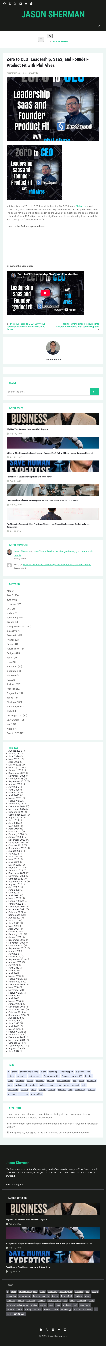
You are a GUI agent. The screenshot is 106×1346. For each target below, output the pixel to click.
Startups (11, 702)
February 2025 (16, 800)
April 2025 (13, 795)
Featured (11, 635)
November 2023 (17, 842)
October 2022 (15, 878)
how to (30, 1080)
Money (10, 675)
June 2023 (14, 856)
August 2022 (15, 884)
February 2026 (16, 767)
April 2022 (13, 895)
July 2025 (13, 787)
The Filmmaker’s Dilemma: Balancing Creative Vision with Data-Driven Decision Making (42, 500)
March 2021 (14, 931)
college (11, 1076)
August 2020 (15, 951)
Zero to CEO (13, 733)
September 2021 (17, 914)
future (10, 644)
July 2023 (13, 853)
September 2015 (17, 1015)
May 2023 (13, 859)
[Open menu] (41, 39)
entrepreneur (35, 1076)
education (21, 1076)
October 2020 (15, 945)
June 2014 (13, 1051)
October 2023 (15, 845)
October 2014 (15, 1042)
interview (40, 1080)
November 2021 (16, 909)
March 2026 (14, 764)
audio (43, 1071)
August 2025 (15, 784)
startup (42, 1089)
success (62, 1089)
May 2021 (13, 926)
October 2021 (15, 912)
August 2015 (15, 1017)
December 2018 (16, 984)
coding (10, 613)
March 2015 (14, 1029)
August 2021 (15, 917)
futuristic (20, 1080)
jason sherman (63, 1080)
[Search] (94, 391)
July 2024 (13, 820)
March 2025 (14, 798)
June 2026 (14, 756)
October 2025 (15, 778)
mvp (59, 1085)
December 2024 (16, 806)
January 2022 (15, 903)
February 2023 (16, 867)
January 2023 (15, 870)
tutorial (91, 1089)
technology (80, 1089)
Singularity (12, 693)
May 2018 (13, 987)
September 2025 (17, 781)
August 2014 (15, 1048)
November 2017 (16, 990)
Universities (13, 719)
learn (81, 1080)
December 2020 (16, 940)
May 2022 (13, 892)
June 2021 (13, 923)
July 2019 (13, 965)
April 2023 (13, 862)
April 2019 (13, 973)
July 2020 (13, 953)
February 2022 (16, 901)
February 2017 (15, 992)
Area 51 (10, 595)
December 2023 (16, 839)
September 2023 (17, 848)
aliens (14, 1071)
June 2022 (14, 889)
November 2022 (17, 876)
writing (10, 728)
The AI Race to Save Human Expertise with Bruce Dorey (29, 477)
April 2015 (13, 1026)
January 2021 (15, 937)
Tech (9, 711)
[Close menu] (50, 36)
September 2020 (17, 948)
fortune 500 (76, 1076)
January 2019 (15, 981)
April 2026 (13, 761)
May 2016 (13, 995)
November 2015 (16, 1009)
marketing (12, 666)
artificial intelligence (29, 1071)
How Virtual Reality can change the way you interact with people (57, 564)
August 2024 (15, 817)
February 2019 (15, 978)
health (10, 657)
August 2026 (15, 750)
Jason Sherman (53, 14)
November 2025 (17, 775)
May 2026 (13, 759)
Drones (10, 622)
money (51, 1085)
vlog (26, 1094)
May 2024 (13, 825)
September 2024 (17, 814)
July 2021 (13, 920)
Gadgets (11, 653)
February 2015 (15, 1031)
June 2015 (13, 1023)
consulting (12, 617)
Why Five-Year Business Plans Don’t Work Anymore (27, 429)
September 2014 (17, 1045)
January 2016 (15, 1003)
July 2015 (13, 1020)
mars (10, 1085)
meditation (12, 671)
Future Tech (13, 648)
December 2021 (16, 906)
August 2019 (15, 962)
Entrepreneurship (51, 1076)
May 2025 (13, 792)
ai (8, 1071)
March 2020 (14, 956)
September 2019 (17, 959)
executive (12, 630)
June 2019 (13, 967)
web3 (9, 724)
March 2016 (14, 1001)
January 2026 (15, 770)
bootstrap (53, 1071)
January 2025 (15, 803)
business (11, 604)
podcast (75, 1085)
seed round (13, 1089)
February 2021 (15, 934)
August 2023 (15, 850)
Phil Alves (81, 206)
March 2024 (14, 831)
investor (50, 1080)
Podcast (11, 684)
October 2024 (15, 812)
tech (70, 1089)
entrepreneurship (16, 626)
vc (20, 1094)
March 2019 (14, 976)
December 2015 (16, 1006)
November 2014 (16, 1040)
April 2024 (13, 828)
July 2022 (13, 887)
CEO (9, 608)
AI (8, 590)
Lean (9, 662)
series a (24, 1089)
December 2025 (16, 773)
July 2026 (13, 753)
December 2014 (16, 1037)
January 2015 (15, 1034)
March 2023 (14, 864)
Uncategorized (14, 715)
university (12, 1094)
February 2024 (16, 834)
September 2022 (17, 881)
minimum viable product (26, 1085)
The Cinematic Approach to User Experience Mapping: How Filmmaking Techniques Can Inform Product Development (49, 525)
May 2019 (13, 970)
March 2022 (14, 898)
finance (10, 639)
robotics (11, 688)
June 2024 (14, 823)
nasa (66, 1085)
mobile (43, 1085)
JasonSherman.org (57, 1336)
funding (88, 1076)
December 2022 (16, 873)
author (10, 599)
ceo (88, 1071)
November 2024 (17, 809)
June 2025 (14, 789)
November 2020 (17, 942)
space (10, 697)
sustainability (14, 706)
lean (74, 1080)
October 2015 (15, 1012)
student (51, 1089)
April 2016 (13, 998)
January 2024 (15, 837)
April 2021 (13, 928)
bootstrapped (66, 1071)
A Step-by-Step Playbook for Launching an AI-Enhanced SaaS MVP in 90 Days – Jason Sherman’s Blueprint (50, 453)
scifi (83, 1085)
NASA (10, 679)
